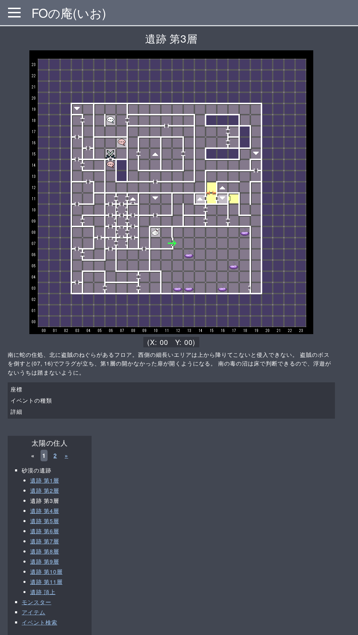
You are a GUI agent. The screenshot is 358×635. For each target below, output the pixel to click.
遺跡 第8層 (44, 551)
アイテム (33, 612)
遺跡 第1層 (44, 480)
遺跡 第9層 (44, 561)
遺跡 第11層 (46, 582)
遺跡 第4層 (44, 511)
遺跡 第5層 (44, 521)
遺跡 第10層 (46, 572)
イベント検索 (39, 622)
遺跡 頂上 (43, 592)
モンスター (36, 602)
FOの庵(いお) (68, 12)
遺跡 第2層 (44, 490)
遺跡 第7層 (44, 541)
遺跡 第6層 (44, 531)
